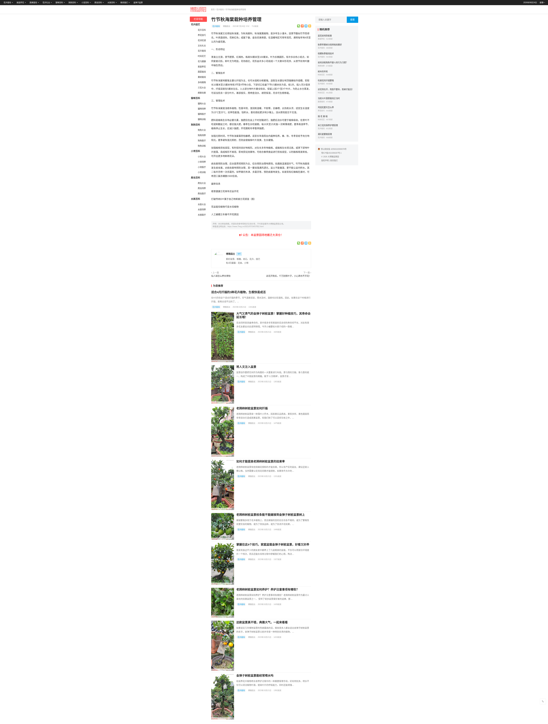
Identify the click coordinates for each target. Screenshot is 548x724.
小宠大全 (202, 156)
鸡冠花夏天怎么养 (326, 107)
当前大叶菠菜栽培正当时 (329, 98)
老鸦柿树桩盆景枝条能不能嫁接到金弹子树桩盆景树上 (270, 514)
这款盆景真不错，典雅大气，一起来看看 (262, 622)
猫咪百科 (59, 2)
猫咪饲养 (202, 109)
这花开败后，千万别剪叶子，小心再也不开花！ (288, 276)
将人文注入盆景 (246, 366)
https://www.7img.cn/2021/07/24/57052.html (245, 226)
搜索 (352, 19)
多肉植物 (202, 82)
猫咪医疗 (202, 114)
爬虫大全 (202, 183)
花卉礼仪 (46, 2)
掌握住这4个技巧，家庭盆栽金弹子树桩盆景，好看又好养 (272, 544)
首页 (213, 9)
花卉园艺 (195, 24)
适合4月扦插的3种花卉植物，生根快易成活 (238, 292)
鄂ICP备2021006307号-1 (331, 153)
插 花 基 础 (323, 116)
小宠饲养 (202, 162)
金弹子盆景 (138, 2)
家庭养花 (20, 2)
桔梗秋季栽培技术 (326, 53)
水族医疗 (202, 215)
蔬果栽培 (33, 2)
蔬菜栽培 (202, 72)
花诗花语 (202, 40)
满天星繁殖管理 (325, 134)
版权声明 (325, 160)
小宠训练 (202, 172)
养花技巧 (202, 35)
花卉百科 (202, 30)
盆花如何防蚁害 (325, 36)
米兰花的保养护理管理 (328, 125)
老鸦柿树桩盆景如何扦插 (252, 408)
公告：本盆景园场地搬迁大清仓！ (262, 235)
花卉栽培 (7, 2)
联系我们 (124, 2)
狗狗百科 (72, 2)
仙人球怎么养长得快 (220, 276)
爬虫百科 (98, 2)
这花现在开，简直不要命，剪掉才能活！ (336, 89)
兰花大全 (202, 88)
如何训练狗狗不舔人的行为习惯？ (333, 62)
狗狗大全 (202, 130)
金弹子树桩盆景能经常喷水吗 (254, 675)
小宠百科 (85, 2)
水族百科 (111, 2)
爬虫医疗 (202, 193)
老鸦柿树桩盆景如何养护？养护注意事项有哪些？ (267, 589)
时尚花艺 (202, 56)
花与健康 (202, 61)
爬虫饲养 (202, 188)
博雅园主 (227, 26)
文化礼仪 (202, 46)
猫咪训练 (202, 119)
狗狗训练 (202, 146)
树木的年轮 (323, 71)
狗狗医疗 (202, 140)
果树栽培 (202, 77)
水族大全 (202, 204)
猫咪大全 (202, 103)
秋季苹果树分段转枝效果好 (330, 45)
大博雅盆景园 (333, 157)
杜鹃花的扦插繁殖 (326, 80)
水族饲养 (202, 209)
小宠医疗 (202, 167)
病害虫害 (202, 93)
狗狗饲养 (202, 135)
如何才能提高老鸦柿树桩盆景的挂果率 (260, 461)
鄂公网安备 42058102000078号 (333, 149)
